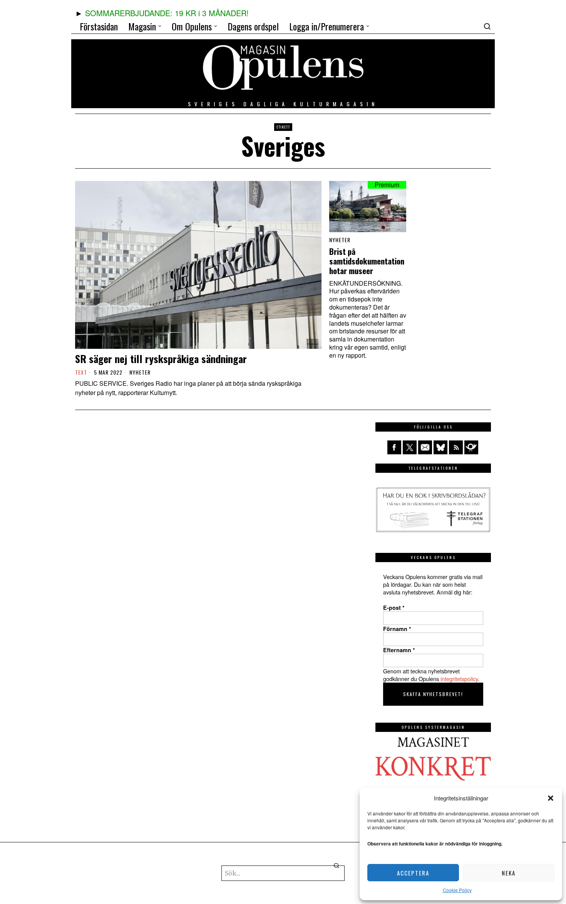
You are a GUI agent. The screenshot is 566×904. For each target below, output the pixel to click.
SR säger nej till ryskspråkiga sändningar (161, 359)
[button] (550, 798)
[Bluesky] (440, 447)
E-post (394, 607)
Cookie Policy (457, 890)
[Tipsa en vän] (425, 447)
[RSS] (456, 447)
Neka (509, 873)
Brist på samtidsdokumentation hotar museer (366, 261)
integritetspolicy (459, 679)
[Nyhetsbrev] (471, 447)
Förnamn (397, 629)
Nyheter (140, 372)
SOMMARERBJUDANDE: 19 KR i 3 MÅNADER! (167, 12)
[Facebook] (394, 447)
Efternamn (399, 650)
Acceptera (413, 873)
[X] (410, 447)
